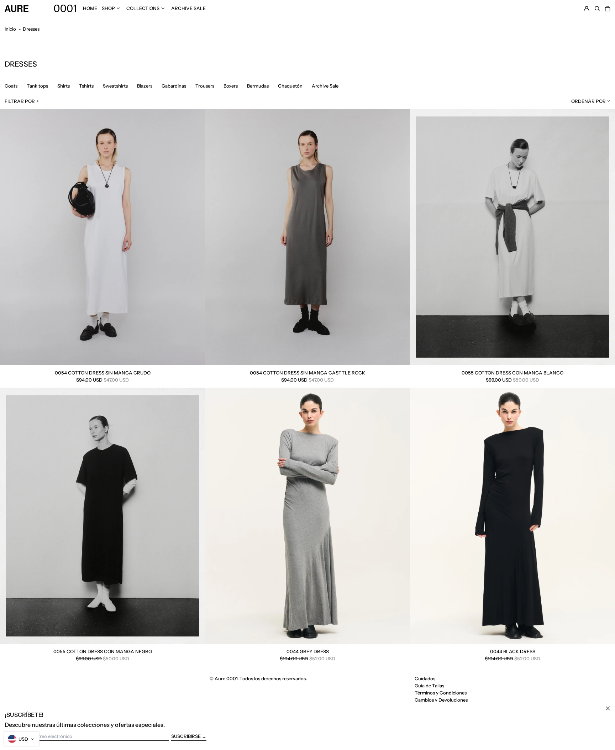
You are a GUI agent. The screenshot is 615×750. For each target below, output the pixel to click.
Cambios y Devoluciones (441, 700)
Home (90, 8)
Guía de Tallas (429, 685)
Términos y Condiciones (441, 693)
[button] (597, 8)
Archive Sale (188, 8)
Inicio (10, 29)
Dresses (31, 29)
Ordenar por (588, 101)
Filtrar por (20, 101)
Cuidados (425, 678)
